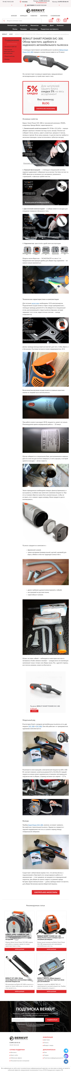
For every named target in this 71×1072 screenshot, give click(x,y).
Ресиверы (23, 29)
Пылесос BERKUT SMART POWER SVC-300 (45, 706)
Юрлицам (23, 15)
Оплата (46, 1042)
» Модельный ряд (9, 56)
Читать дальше (19, 949)
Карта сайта (14, 1055)
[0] (65, 20)
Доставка (47, 1040)
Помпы (15, 29)
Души (52, 25)
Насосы (44, 25)
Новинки (33, 15)
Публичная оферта (16, 1058)
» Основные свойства (10, 46)
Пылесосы (60, 25)
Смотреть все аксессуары (45, 108)
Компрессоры (12, 25)
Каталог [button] (14, 15)
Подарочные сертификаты (50, 29)
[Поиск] (4, 21)
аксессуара (35, 303)
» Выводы (7, 59)
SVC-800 (39, 726)
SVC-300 (31, 726)
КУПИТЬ (34, 710)
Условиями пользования (33, 1025)
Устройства (23, 25)
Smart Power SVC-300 (35, 825)
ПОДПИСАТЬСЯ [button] (52, 1020)
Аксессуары (34, 29)
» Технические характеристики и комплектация (9, 51)
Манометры (35, 25)
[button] (41, 2)
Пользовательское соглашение (20, 1060)
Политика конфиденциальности (53, 1058)
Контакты (44, 15)
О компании (55, 15)
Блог (45, 1052)
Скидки (46, 1055)
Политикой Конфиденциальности (44, 1024)
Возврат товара (48, 1045)
